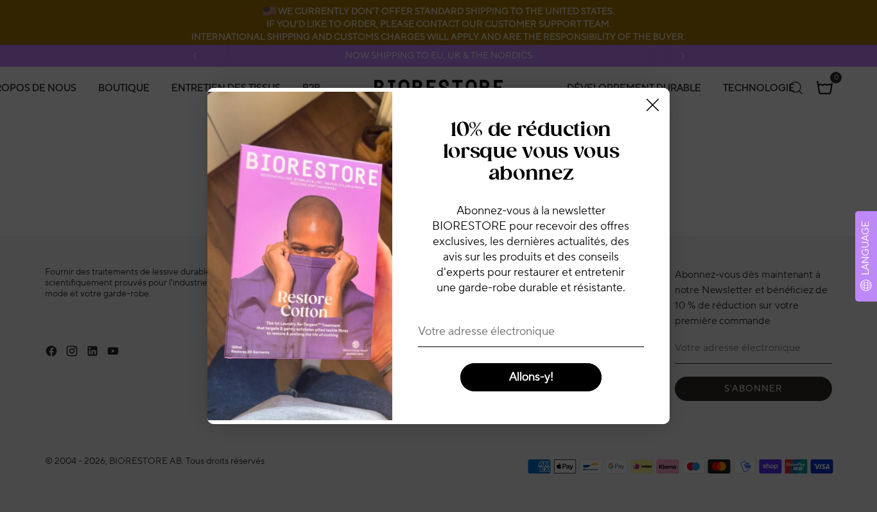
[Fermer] (652, 105)
